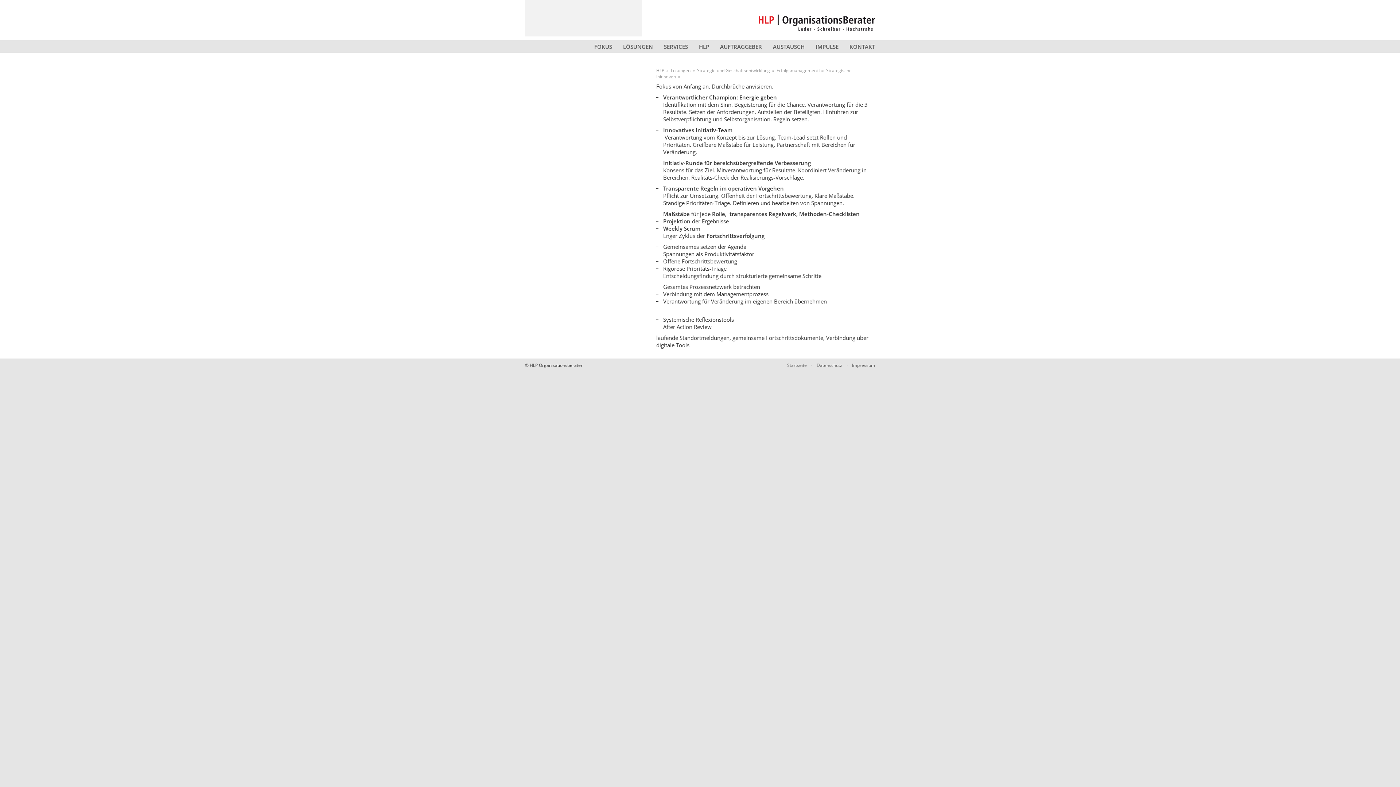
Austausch (789, 46)
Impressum (863, 365)
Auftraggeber (741, 46)
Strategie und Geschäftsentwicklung (733, 70)
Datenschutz (829, 365)
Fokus (603, 46)
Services (676, 46)
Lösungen (638, 46)
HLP (704, 46)
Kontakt (862, 46)
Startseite (797, 365)
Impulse (827, 46)
